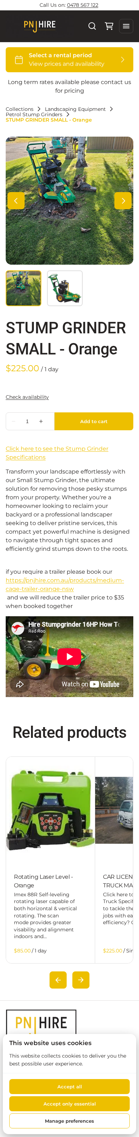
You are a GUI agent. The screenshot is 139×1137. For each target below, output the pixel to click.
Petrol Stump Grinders (34, 114)
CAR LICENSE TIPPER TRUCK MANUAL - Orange (49, 881)
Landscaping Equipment (75, 109)
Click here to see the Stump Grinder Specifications (57, 453)
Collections (20, 109)
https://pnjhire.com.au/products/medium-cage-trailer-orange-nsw (65, 584)
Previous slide (58, 980)
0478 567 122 (82, 5)
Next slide (80, 980)
